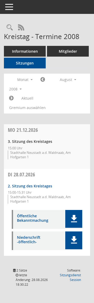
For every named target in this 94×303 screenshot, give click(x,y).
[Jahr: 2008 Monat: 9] (11, 98)
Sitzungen (25, 63)
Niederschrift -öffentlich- (28, 239)
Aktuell (27, 98)
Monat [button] (23, 79)
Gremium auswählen (27, 107)
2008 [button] (14, 88)
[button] (73, 219)
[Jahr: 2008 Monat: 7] (43, 79)
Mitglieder (68, 51)
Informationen (25, 51)
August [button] (66, 79)
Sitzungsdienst (70, 277)
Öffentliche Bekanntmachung (32, 218)
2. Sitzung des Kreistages (30, 185)
